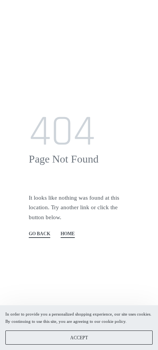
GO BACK (39, 233)
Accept (79, 337)
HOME (68, 233)
